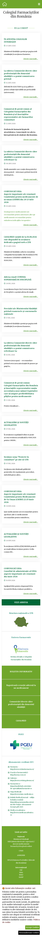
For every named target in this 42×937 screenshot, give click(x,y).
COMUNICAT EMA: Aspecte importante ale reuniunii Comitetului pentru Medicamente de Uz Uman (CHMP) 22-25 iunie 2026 (20, 496)
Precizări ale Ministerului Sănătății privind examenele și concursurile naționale (20, 311)
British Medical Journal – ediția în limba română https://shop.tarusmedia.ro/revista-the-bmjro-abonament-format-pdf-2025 (22, 802)
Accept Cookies (32, 927)
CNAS (21, 851)
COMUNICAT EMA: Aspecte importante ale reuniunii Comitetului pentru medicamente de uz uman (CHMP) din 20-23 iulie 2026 (21, 196)
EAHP (21, 877)
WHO (21, 875)
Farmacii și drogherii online (21, 846)
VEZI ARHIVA (21, 602)
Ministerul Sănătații (21, 839)
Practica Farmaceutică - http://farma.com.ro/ (19, 773)
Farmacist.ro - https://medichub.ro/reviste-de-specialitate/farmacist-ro (21, 786)
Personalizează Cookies (29, 933)
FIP (21, 870)
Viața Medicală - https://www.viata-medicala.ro (21, 793)
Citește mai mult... (30, 59)
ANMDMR (21, 855)
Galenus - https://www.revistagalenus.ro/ (22, 779)
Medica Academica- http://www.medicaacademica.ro (21, 812)
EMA (21, 872)
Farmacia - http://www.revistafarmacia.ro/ (22, 768)
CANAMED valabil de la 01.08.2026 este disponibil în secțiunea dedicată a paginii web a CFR (20, 239)
